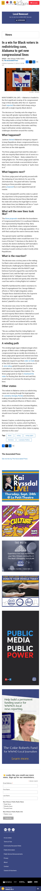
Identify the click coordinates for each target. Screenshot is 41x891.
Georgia (14, 396)
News (8, 34)
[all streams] (38, 888)
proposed (10, 187)
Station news (8, 814)
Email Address (8, 783)
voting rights (29, 435)
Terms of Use (8, 841)
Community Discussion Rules (12, 846)
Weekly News (8, 806)
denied (11, 140)
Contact (6, 866)
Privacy (6, 858)
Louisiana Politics (24, 440)
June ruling (7, 366)
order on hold (29, 361)
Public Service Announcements (13, 854)
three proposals (11, 218)
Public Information (9, 850)
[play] (3, 889)
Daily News (7, 804)
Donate (35, 3)
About (6, 862)
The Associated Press (11, 60)
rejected (9, 105)
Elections (11, 440)
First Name (6, 789)
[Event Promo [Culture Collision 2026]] (20, 521)
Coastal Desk (8, 808)
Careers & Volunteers (10, 870)
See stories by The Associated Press (15, 459)
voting (19, 435)
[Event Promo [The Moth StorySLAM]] (20, 556)
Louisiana (7, 396)
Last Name (6, 795)
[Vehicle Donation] (20, 591)
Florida (20, 396)
